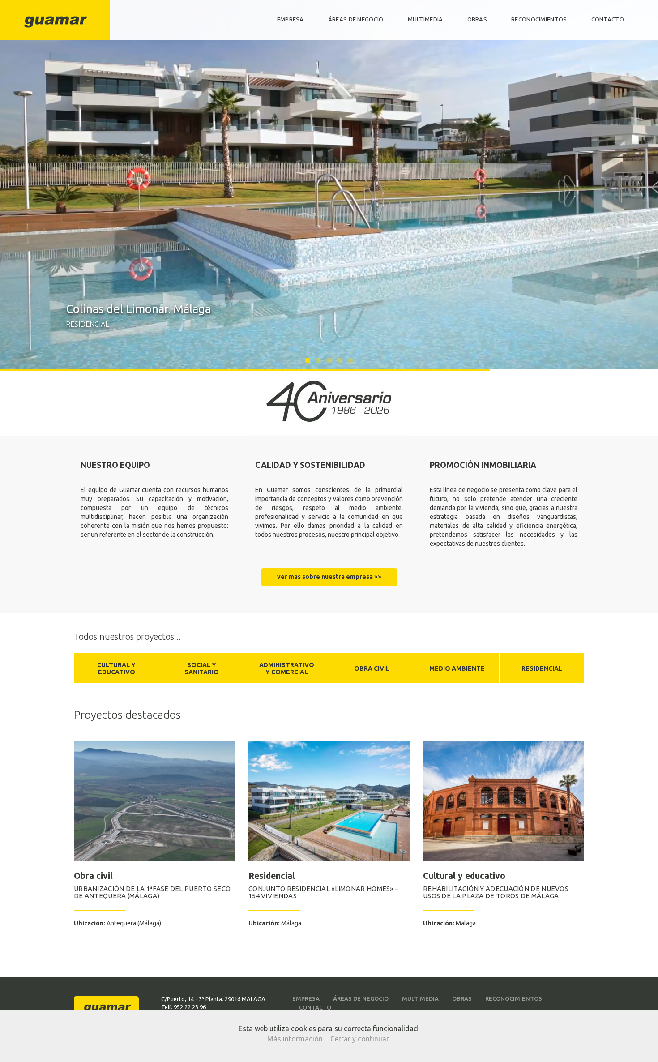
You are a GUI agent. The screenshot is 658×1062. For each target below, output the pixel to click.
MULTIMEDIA (425, 19)
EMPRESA (290, 19)
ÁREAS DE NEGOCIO (356, 19)
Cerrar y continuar (359, 1039)
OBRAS (477, 19)
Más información (295, 1039)
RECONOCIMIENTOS (539, 19)
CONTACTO (607, 19)
